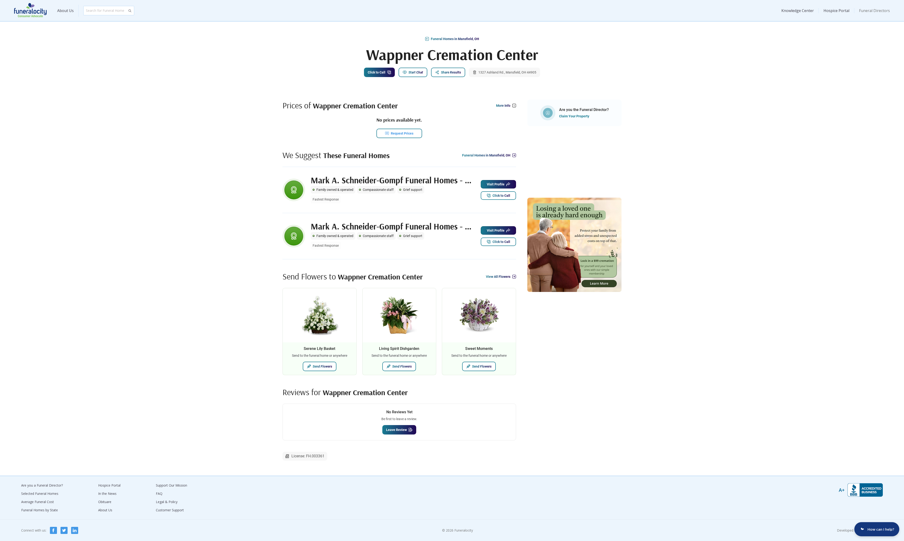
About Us (65, 10)
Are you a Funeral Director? (42, 485)
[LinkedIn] (74, 530)
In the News (107, 493)
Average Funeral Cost (37, 502)
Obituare (104, 502)
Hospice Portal (836, 10)
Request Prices (402, 133)
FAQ (159, 493)
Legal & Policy (167, 502)
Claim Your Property (574, 116)
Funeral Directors (874, 10)
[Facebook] (53, 530)
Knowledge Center (797, 10)
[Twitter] (64, 530)
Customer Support (170, 510)
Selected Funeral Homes (39, 493)
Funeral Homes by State (39, 510)
